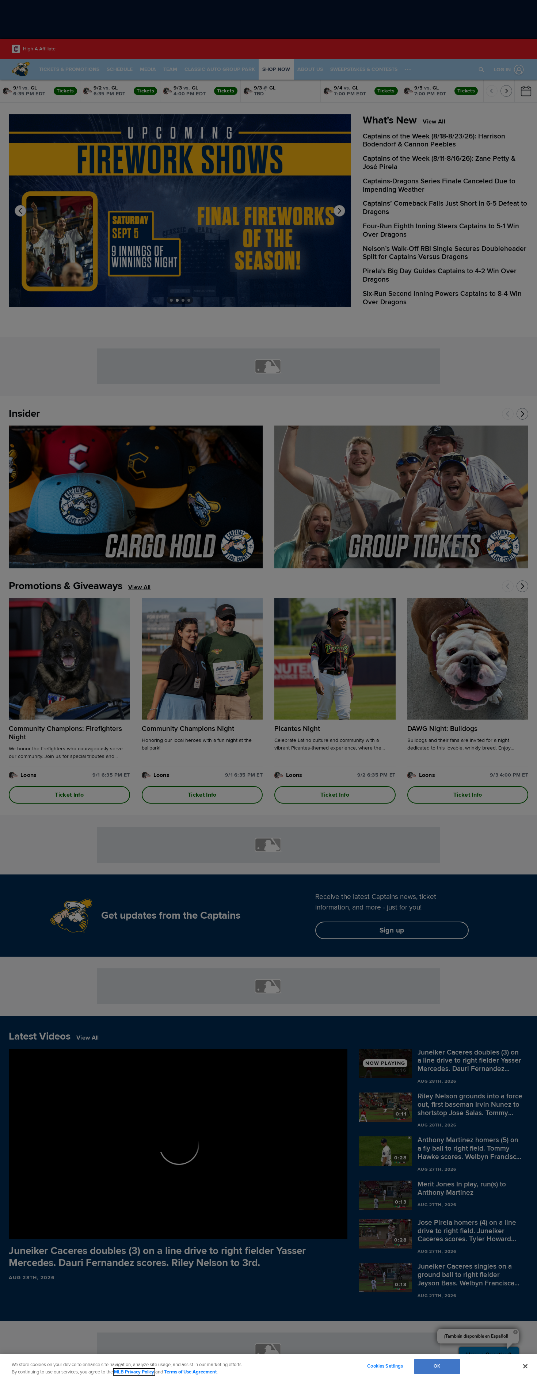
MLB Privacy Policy (134, 1372)
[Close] (525, 1366)
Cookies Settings (385, 1366)
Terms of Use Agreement (190, 1372)
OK (437, 1366)
